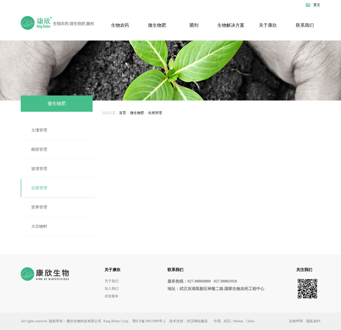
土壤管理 (39, 130)
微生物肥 (157, 25)
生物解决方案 (230, 25)
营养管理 (39, 207)
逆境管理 (39, 168)
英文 (316, 5)
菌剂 (193, 25)
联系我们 (305, 25)
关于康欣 (268, 25)
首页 (122, 113)
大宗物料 (39, 226)
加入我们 (112, 288)
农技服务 (112, 296)
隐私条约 (313, 321)
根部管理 (39, 149)
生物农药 (120, 25)
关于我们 (112, 281)
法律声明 (296, 321)
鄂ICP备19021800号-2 (148, 321)
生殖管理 (39, 188)
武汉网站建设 (197, 321)
